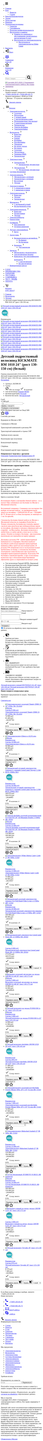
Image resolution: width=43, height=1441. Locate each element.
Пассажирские (19, 225)
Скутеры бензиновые (18, 172)
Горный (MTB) (23, 392)
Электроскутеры (16, 159)
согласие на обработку (9, 1394)
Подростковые (19, 213)
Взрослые (17, 134)
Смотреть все (6, 700)
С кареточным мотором (23, 123)
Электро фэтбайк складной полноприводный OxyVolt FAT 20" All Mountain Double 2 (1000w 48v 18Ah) (22, 829)
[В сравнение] (7, 414)
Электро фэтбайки (21, 127)
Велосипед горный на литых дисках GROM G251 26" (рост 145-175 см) (21, 1225)
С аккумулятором (25, 262)
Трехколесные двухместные (29, 164)
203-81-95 (12, 94)
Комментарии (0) (28, 456)
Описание (4, 456)
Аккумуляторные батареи (23, 254)
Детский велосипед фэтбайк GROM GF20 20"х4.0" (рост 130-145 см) (21, 1063)
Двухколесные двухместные (29, 170)
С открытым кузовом (22, 188)
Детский (23, 394)
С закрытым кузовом (22, 190)
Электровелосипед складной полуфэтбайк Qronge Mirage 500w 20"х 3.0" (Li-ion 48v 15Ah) (23, 1106)
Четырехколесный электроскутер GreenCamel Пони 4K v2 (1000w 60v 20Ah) (22, 951)
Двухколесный (24, 396)
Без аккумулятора (25, 264)
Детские (17, 136)
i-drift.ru (12, 1314)
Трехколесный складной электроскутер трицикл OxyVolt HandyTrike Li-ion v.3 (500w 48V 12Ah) (23, 912)
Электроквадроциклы (18, 209)
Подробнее (5, 380)
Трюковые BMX (20, 154)
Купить (4, 406)
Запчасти (13, 250)
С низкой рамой (20, 117)
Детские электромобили (19, 230)
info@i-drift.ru (14, 1310)
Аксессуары (14, 235)
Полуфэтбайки (19, 142)
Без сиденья (18, 181)
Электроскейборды (17, 217)
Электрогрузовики (17, 186)
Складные (18, 113)
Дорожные (18, 144)
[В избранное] (3, 414)
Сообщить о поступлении (10, 408)
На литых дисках (20, 146)
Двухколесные (19, 168)
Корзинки (18, 245)
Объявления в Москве (9, 1439)
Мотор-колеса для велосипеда (25, 252)
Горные (17, 138)
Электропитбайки (21, 129)
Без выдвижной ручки (22, 206)
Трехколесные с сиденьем (23, 179)
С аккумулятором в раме (23, 119)
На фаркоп (22, 240)
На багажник (23, 242)
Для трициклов (24, 247)
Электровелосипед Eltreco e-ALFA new (20, 744)
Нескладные (18, 115)
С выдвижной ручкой (22, 204)
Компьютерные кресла (18, 266)
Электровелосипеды (17, 111)
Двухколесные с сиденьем (24, 177)
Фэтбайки (18, 140)
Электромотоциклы (17, 193)
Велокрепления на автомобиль (26, 238)
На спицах (18, 148)
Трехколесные (19, 125)
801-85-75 (25, 94)
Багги (16, 232)
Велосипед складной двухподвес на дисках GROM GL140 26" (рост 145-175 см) (21, 983)
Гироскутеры (15, 219)
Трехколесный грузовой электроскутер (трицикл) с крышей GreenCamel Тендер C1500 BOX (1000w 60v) (23, 789)
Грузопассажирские (21, 227)
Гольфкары (14, 223)
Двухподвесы (19, 152)
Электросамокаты (17, 175)
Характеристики (15, 456)
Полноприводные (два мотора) (25, 121)
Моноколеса (14, 202)
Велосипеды (15, 132)
